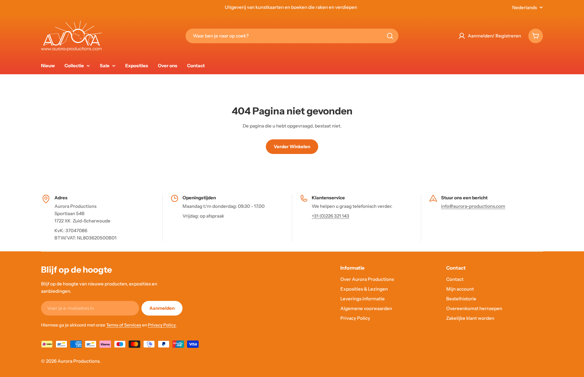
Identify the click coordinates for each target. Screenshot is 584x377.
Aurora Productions (78, 361)
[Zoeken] (390, 36)
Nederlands (524, 7)
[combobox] (292, 36)
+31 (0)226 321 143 (330, 216)
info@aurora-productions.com (473, 206)
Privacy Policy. (162, 325)
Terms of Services (123, 325)
